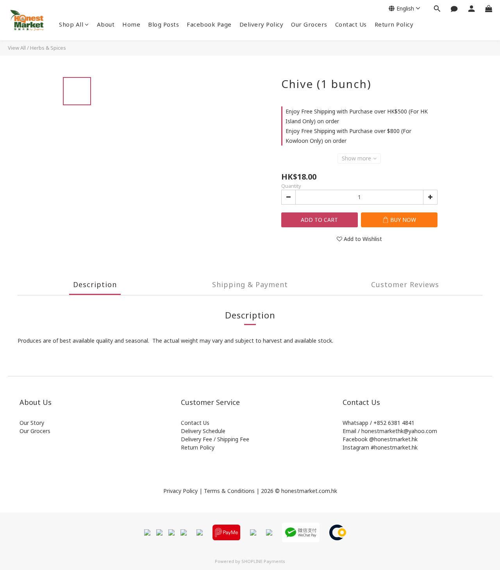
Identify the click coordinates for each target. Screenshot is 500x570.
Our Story (32, 422)
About (106, 24)
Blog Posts (163, 24)
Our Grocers (309, 24)
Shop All (71, 24)
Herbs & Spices (48, 47)
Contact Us (351, 24)
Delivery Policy (261, 24)
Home (131, 24)
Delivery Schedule (203, 431)
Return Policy (394, 24)
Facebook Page (209, 24)
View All (17, 47)
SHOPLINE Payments (263, 561)
